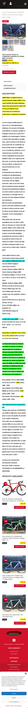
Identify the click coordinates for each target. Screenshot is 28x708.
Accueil (4, 12)
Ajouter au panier (9, 72)
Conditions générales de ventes (14, 664)
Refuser (14, 697)
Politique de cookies (10, 705)
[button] (26, 673)
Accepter (14, 693)
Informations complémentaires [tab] (10, 87)
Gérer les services (13, 689)
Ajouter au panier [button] (19, 507)
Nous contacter (14, 653)
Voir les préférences (14, 702)
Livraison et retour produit (14, 669)
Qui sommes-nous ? (14, 651)
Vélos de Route (11, 12)
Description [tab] (7, 81)
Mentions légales (18, 705)
